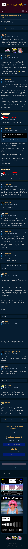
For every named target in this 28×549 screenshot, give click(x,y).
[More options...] (25, 35)
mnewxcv (8, 386)
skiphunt (8, 56)
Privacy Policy (17, 543)
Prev (5, 28)
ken (6, 213)
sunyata (8, 202)
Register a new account (14, 444)
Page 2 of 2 (14, 28)
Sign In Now (14, 454)
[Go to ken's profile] (2, 214)
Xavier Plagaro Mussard (13, 352)
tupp (6, 274)
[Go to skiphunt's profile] (2, 56)
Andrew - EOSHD (6, 21)
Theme (9, 543)
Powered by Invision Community (14, 546)
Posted (11, 36)
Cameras (14, 22)
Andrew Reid (20, 134)
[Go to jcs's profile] (2, 35)
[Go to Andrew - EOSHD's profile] (2, 118)
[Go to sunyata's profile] (2, 203)
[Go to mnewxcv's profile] (2, 386)
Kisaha (7, 402)
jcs (6, 34)
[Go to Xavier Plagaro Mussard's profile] (2, 352)
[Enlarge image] (19, 71)
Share (14, 464)
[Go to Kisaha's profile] (2, 403)
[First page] (2, 28)
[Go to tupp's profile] (2, 274)
